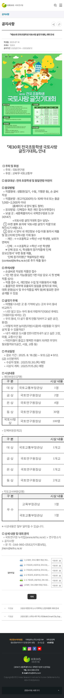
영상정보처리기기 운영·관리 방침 (23, 642)
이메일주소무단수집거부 (34, 639)
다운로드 (55, 560)
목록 (32, 596)
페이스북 (34, 648)
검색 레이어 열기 (55, 5)
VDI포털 (50, 642)
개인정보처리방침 (16, 639)
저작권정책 (50, 639)
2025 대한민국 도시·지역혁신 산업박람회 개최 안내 (40, 608)
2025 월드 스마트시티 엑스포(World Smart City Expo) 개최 (41, 616)
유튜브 (39, 648)
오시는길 (41, 642)
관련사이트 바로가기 (32, 690)
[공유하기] (53, 24)
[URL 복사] (59, 24)
